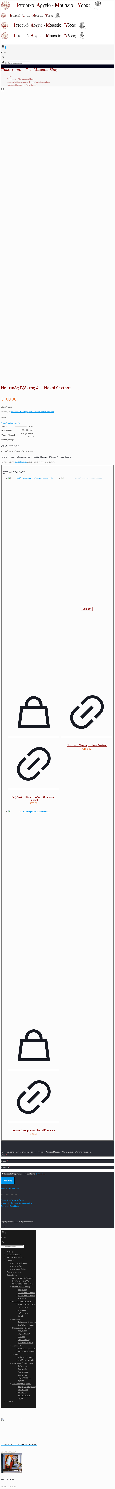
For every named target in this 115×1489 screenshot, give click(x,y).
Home (9, 76)
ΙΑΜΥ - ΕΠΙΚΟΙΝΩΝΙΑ (10, 1188)
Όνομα (4, 1161)
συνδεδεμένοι (21, 462)
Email (4, 1155)
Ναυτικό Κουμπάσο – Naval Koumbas (33, 1130)
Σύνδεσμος (41, 1174)
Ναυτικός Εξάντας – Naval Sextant (87, 745)
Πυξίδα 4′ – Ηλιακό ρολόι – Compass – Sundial (34, 799)
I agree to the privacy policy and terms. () (25, 1174)
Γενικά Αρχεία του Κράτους (12, 1200)
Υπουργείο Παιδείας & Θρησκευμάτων (17, 1203)
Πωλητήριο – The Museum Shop (20, 79)
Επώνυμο (5, 1167)
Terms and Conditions (10, 1206)
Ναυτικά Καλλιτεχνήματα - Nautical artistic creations (28, 82)
